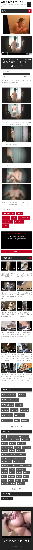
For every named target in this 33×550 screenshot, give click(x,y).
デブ (13, 451)
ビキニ (23, 454)
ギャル (5, 443)
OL (15, 217)
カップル (25, 440)
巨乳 (20, 213)
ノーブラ (6, 454)
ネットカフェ (7, 420)
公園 (29, 465)
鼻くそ (21, 483)
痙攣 (26, 476)
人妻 (22, 465)
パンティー (20, 222)
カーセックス (7, 415)
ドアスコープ (25, 217)
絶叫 (5, 480)
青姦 (14, 483)
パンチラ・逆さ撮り (9, 394)
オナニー (6, 440)
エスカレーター (23, 436)
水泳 (13, 472)
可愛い (7, 217)
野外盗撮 (25, 410)
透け (18, 480)
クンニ (13, 443)
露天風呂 (6, 483)
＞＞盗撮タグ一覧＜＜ (17, 489)
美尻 (6, 226)
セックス (27, 447)
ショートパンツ (8, 447)
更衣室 (5, 472)
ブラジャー (8, 222)
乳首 (15, 465)
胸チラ (23, 394)
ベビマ (23, 458)
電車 (25, 480)
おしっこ (12, 436)
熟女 (20, 476)
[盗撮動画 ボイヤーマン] (13, 2)
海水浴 (27, 472)
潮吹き (12, 476)
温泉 (5, 476)
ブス (15, 458)
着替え (20, 405)
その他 (26, 420)
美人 (11, 480)
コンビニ (22, 443)
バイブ (15, 454)
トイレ (15, 410)
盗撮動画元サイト (17, 251)
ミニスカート (7, 461)
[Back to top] (27, 545)
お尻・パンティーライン (11, 399)
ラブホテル (20, 415)
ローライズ (7, 465)
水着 (20, 472)
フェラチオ (7, 458)
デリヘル (21, 451)
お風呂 (6, 410)
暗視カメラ (22, 469)
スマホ (18, 447)
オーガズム (16, 440)
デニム (5, 451)
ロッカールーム (19, 461)
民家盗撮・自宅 (9, 213)
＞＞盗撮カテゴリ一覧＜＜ (16, 427)
